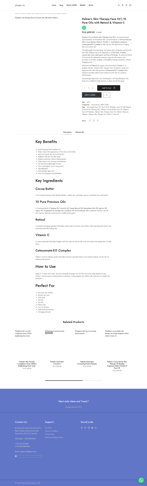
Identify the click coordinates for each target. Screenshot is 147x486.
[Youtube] (92, 428)
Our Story (48, 428)
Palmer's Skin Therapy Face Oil (105, 112)
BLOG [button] (91, 5)
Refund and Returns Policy (54, 437)
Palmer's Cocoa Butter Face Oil (111, 109)
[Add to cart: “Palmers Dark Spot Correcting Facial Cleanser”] (95, 339)
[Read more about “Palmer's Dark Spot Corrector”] (65, 339)
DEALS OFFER (72, 5)
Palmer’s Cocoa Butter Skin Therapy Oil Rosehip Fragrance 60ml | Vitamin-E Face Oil (117, 365)
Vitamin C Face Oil (112, 114)
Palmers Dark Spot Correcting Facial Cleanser (87, 363)
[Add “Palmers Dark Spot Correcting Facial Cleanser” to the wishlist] (95, 334)
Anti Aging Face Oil (93, 107)
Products (22, 14)
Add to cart (107, 88)
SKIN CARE (104, 105)
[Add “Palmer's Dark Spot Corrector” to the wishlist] (65, 334)
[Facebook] (81, 428)
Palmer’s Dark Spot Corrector (57, 363)
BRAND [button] (82, 5)
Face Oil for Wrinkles (108, 107)
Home (54, 5)
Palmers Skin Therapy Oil (96, 114)
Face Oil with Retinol (124, 107)
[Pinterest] (85, 428)
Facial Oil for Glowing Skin (91, 109)
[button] (106, 95)
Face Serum (95, 105)
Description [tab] (67, 132)
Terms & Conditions (51, 431)
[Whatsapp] (95, 428)
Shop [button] (61, 5)
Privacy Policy (49, 434)
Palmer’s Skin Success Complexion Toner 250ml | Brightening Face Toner (27, 364)
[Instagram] (88, 428)
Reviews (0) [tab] (80, 132)
